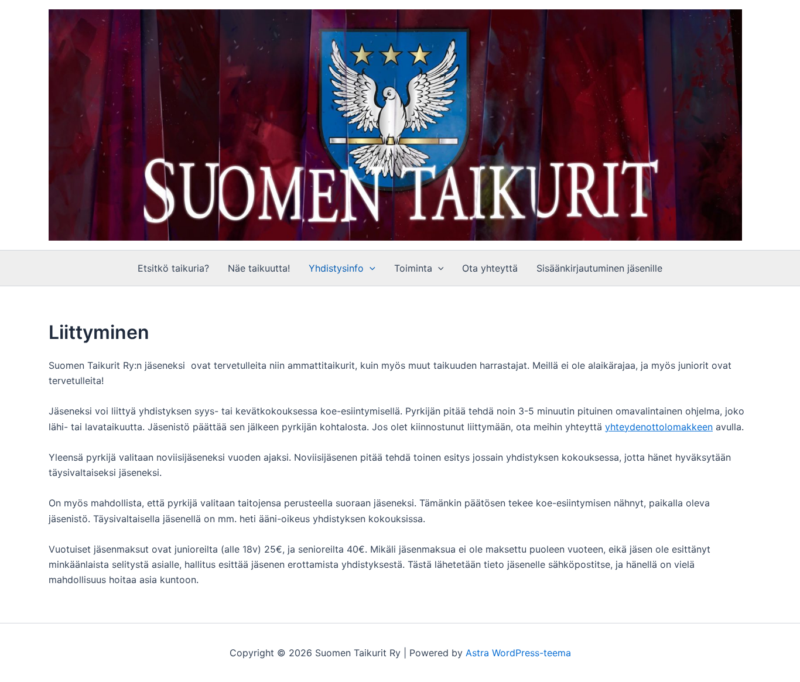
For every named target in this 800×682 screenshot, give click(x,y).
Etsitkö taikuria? (173, 268)
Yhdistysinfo (336, 268)
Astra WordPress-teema (518, 653)
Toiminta (413, 268)
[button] (369, 268)
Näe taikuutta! (259, 268)
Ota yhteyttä (490, 268)
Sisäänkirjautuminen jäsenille (599, 268)
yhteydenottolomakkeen (659, 427)
